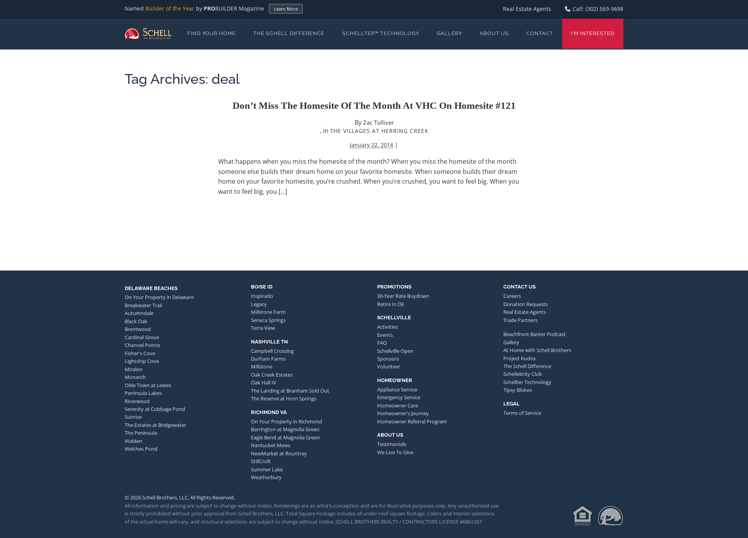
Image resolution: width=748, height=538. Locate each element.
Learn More (286, 9)
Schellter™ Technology (380, 33)
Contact (539, 33)
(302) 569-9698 (604, 8)
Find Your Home (211, 33)
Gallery (449, 33)
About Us (494, 33)
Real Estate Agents (527, 8)
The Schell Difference (289, 33)
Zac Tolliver (378, 122)
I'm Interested (592, 33)
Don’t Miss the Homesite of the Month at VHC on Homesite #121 (374, 105)
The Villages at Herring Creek (379, 130)
